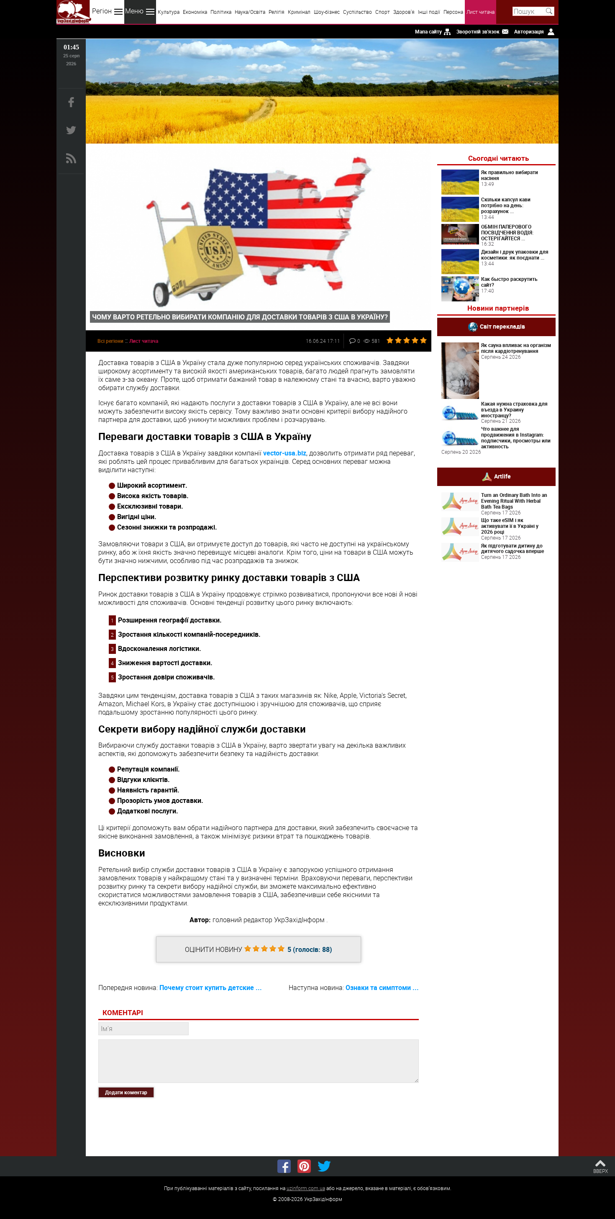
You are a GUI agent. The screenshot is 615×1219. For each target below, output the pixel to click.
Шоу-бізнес (327, 11)
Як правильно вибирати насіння (509, 175)
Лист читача (480, 11)
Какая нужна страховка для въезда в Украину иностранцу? (514, 409)
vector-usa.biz (284, 453)
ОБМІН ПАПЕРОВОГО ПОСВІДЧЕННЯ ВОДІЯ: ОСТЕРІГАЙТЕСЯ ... (507, 232)
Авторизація (529, 31)
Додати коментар (126, 1092)
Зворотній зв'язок (478, 31)
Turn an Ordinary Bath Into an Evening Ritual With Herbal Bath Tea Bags (514, 500)
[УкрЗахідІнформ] (73, 12)
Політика (220, 11)
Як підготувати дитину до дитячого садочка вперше (512, 548)
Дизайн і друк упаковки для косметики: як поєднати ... (514, 254)
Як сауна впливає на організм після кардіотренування (516, 348)
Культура (168, 11)
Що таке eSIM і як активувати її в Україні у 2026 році (509, 526)
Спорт (382, 11)
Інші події (429, 11)
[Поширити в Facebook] (284, 1166)
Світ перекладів (502, 326)
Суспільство (357, 11)
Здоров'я (404, 11)
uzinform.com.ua (306, 1188)
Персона (453, 11)
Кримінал (299, 11)
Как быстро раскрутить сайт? (509, 281)
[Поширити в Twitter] (324, 1166)
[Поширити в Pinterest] (304, 1166)
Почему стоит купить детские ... (210, 987)
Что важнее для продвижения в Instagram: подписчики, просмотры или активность (516, 437)
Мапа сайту (428, 31)
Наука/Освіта (250, 11)
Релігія (276, 11)
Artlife (502, 476)
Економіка (195, 11)
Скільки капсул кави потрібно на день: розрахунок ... (505, 205)
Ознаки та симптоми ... (382, 987)
